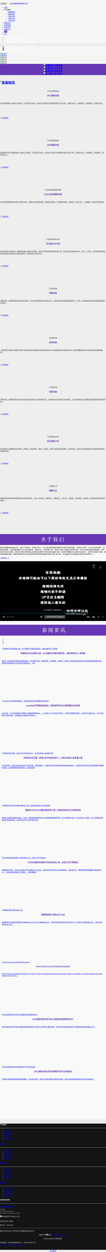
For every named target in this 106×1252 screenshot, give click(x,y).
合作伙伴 (7, 1178)
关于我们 (58, 74)
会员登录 (58, 68)
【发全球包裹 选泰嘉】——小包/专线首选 (19, 42)
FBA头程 (11, 20)
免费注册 (58, 71)
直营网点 (7, 1195)
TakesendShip (23, 1245)
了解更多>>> (4, 558)
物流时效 (7, 1157)
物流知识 (7, 1152)
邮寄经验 (7, 1150)
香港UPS (11, 16)
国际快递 (11, 14)
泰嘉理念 (7, 1169)
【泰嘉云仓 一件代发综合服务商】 (16, 40)
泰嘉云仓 (7, 23)
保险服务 (7, 1193)
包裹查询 (58, 65)
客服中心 (7, 29)
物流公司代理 (6, 1245)
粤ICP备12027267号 (59, 1235)
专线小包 (11, 18)
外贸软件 (14, 1245)
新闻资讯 (7, 27)
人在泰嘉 (7, 1174)
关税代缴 (7, 25)
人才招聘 (7, 1172)
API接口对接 (8, 1189)
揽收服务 (7, 1191)
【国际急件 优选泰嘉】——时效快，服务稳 (20, 37)
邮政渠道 (11, 12)
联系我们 (7, 1176)
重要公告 (7, 1154)
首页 (5, 7)
